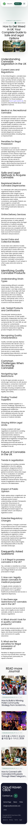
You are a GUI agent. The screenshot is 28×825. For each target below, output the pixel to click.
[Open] (24, 3)
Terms (16, 820)
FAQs (21, 802)
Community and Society (13, 20)
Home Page (7, 802)
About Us (5, 820)
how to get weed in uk (16, 101)
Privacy (11, 820)
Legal (20, 820)
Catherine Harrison (21, 22)
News (15, 802)
